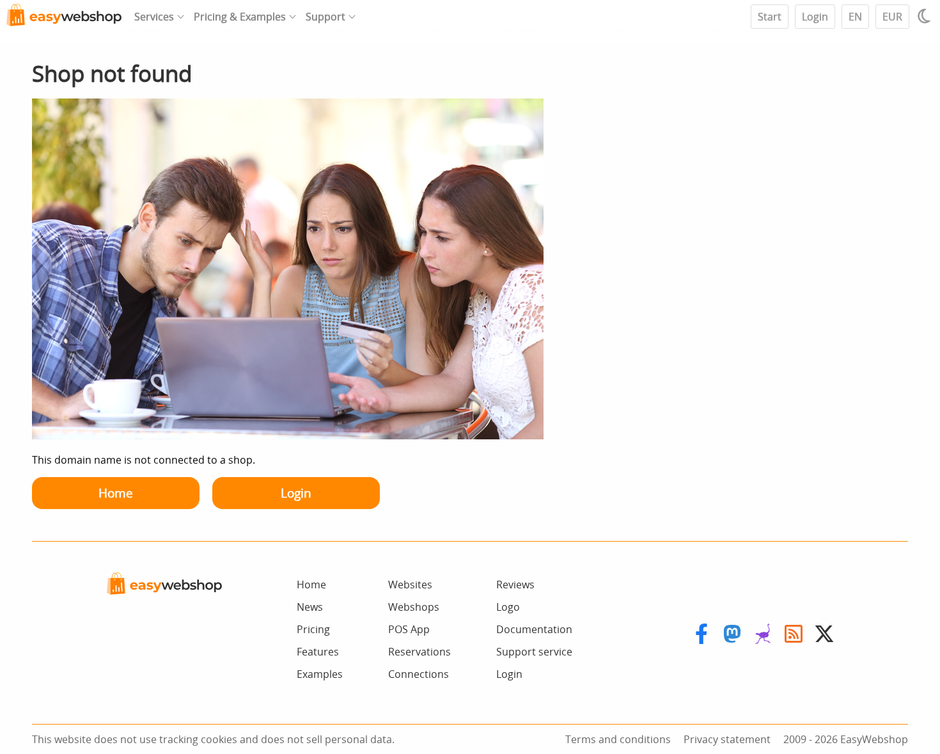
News (310, 607)
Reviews (515, 584)
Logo (508, 607)
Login (815, 17)
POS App (409, 629)
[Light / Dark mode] (926, 15)
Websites (410, 584)
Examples (320, 674)
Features (318, 652)
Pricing (313, 629)
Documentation (534, 629)
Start (769, 17)
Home (115, 492)
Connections (418, 674)
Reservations (419, 652)
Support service (534, 652)
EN (855, 17)
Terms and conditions (618, 739)
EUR (892, 17)
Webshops (413, 607)
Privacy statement (727, 739)
